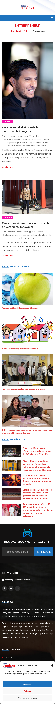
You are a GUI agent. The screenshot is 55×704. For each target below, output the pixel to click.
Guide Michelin (42, 142)
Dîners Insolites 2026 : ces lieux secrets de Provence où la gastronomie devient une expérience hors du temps (38, 494)
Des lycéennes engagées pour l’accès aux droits (23, 389)
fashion (34, 235)
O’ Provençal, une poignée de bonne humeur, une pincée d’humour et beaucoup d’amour (27, 431)
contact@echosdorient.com (17, 579)
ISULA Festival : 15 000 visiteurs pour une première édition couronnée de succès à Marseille (38, 479)
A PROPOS (9, 657)
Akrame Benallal (13, 139)
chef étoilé (25, 139)
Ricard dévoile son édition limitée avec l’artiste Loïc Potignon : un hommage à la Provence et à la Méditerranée (37, 465)
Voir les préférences (27, 698)
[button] (51, 665)
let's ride (41, 235)
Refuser (27, 691)
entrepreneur (10, 142)
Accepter (27, 684)
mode (48, 235)
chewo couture (11, 235)
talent (26, 238)
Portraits (7, 122)
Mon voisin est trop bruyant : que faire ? (20, 349)
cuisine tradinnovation (40, 139)
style (21, 238)
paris (38, 145)
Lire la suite (8, 167)
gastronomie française (26, 142)
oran (33, 145)
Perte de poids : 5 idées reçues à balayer (20, 308)
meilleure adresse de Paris (19, 145)
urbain (32, 238)
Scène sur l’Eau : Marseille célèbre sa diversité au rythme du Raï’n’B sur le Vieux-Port (37, 451)
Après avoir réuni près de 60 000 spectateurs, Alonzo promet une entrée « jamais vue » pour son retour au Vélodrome (38, 510)
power (43, 145)
